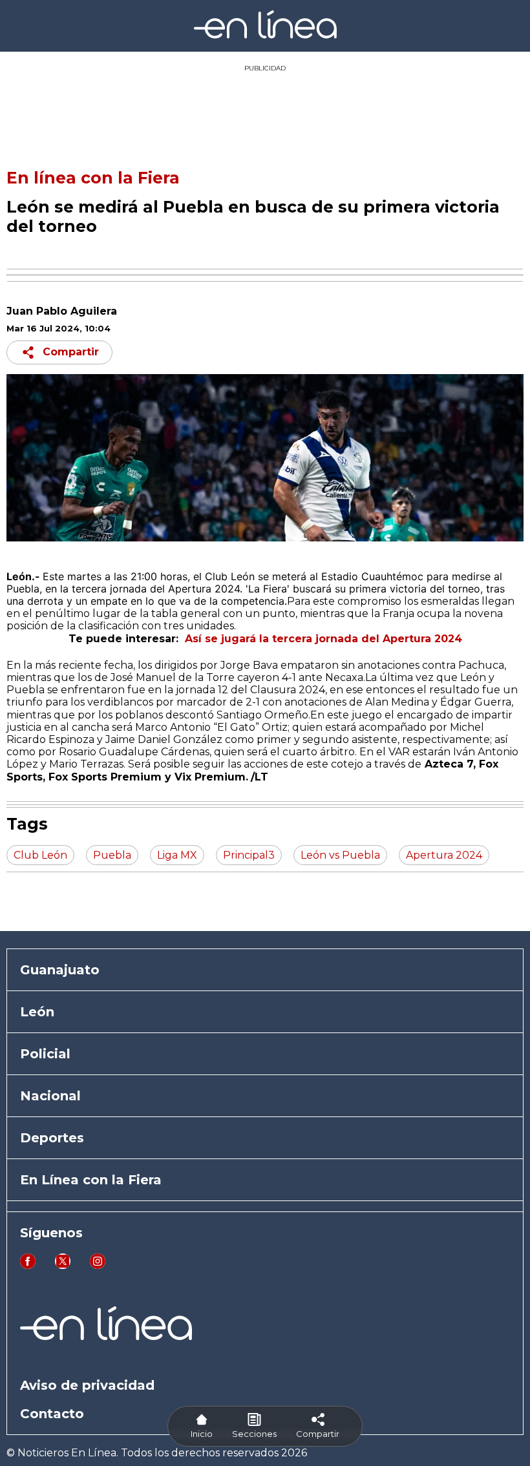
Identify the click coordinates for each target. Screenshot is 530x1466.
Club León (228, 576)
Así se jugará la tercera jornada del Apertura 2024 (323, 639)
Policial (45, 1054)
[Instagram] (97, 1265)
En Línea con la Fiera (91, 1180)
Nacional (50, 1096)
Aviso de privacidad (87, 1385)
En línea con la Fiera (93, 177)
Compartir (71, 352)
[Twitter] (62, 1265)
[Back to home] (265, 35)
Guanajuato (60, 970)
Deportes (52, 1138)
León (37, 1012)
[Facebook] (28, 1265)
